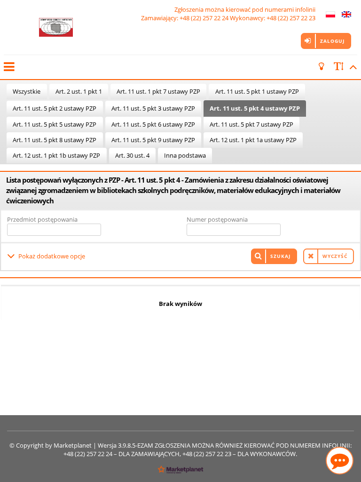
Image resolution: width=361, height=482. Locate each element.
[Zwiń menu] (8, 67)
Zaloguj (332, 41)
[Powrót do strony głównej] (56, 27)
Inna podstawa (185, 155)
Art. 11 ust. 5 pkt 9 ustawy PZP (153, 140)
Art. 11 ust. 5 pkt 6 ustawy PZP (153, 124)
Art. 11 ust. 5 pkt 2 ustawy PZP (54, 108)
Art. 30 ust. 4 (132, 155)
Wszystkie (26, 91)
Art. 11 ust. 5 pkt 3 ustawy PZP (153, 108)
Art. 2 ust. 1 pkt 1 (78, 91)
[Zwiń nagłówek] (351, 67)
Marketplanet (73, 445)
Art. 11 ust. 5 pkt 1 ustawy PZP (257, 91)
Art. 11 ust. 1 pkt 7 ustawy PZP (158, 91)
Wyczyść (334, 256)
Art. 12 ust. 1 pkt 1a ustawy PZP (253, 140)
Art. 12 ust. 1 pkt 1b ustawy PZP (56, 155)
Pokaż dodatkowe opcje (51, 256)
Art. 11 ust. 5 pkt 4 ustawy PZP (255, 108)
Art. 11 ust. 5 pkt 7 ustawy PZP (251, 124)
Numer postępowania (217, 219)
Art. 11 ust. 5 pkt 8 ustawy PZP (54, 140)
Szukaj (280, 256)
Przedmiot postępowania (42, 219)
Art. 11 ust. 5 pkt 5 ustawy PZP (54, 124)
